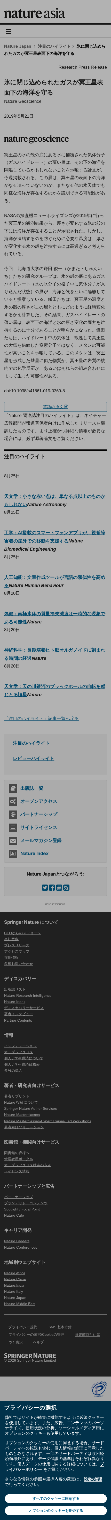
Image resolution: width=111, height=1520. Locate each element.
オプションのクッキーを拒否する (56, 1510)
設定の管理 (93, 1479)
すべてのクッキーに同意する (56, 1498)
